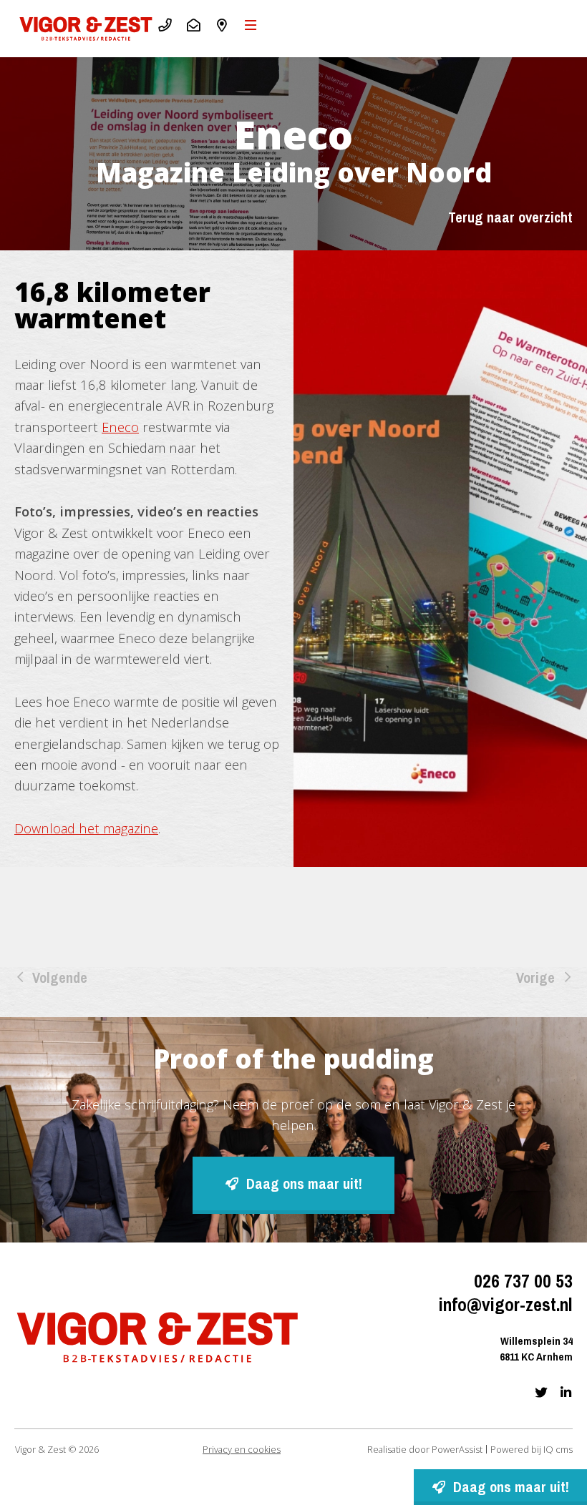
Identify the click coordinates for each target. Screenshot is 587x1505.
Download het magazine (86, 828)
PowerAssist (457, 1449)
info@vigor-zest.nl (506, 1305)
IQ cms (558, 1449)
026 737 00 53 (523, 1282)
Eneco (120, 427)
